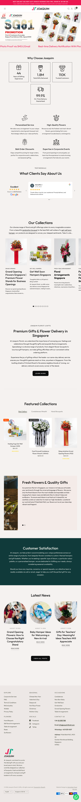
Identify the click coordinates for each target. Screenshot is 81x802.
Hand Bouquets (57, 411)
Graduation (58, 706)
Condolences (59, 697)
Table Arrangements (61, 712)
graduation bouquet (30, 230)
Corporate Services (10, 697)
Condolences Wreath (39, 411)
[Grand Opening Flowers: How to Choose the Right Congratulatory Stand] (15, 612)
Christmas (32, 709)
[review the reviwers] (69, 185)
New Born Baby (60, 699)
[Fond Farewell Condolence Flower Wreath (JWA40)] (40, 433)
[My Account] (71, 8)
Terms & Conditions (10, 703)
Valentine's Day (34, 699)
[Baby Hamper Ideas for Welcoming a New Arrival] (40, 612)
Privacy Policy (8, 712)
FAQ (5, 699)
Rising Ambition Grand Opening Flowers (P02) (65, 452)
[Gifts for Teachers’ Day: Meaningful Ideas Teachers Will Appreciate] (66, 612)
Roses (6, 729)
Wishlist (6, 709)
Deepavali (32, 703)
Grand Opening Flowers (62, 709)
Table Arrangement (10, 726)
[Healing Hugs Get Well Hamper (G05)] (15, 429)
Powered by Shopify (39, 787)
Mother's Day (33, 712)
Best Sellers (22, 411)
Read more (15, 648)
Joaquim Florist (35, 284)
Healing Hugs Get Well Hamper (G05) (15, 445)
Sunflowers (7, 733)
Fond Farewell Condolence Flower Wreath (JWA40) (40, 452)
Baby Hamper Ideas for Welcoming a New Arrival (40, 635)
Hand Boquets (8, 720)
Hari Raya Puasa (34, 706)
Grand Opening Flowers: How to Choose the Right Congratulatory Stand (15, 638)
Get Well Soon (59, 703)
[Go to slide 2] (50, 199)
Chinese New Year (35, 697)
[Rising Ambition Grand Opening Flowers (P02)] (66, 433)
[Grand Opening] (16, 251)
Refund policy (8, 706)
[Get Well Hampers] (40, 251)
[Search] (68, 8)
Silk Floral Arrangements (12, 723)
